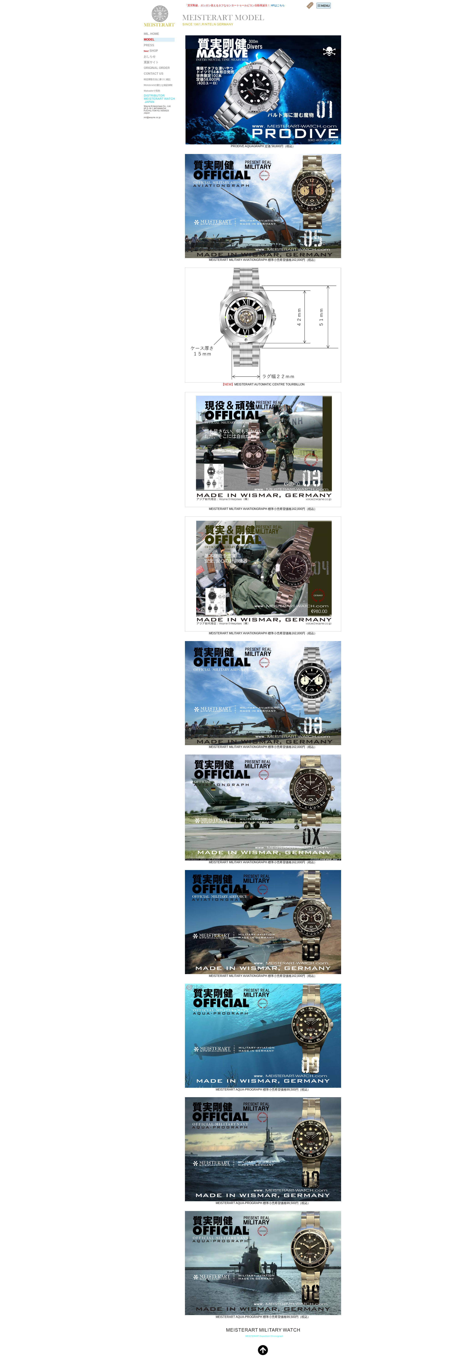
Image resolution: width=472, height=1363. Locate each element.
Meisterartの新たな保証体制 (158, 85)
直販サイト (151, 62)
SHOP (151, 50)
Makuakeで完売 (152, 91)
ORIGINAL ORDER (157, 67)
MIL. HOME (151, 33)
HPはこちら (278, 5)
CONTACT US (153, 73)
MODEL (149, 39)
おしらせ (150, 56)
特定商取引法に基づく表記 (157, 79)
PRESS (149, 45)
